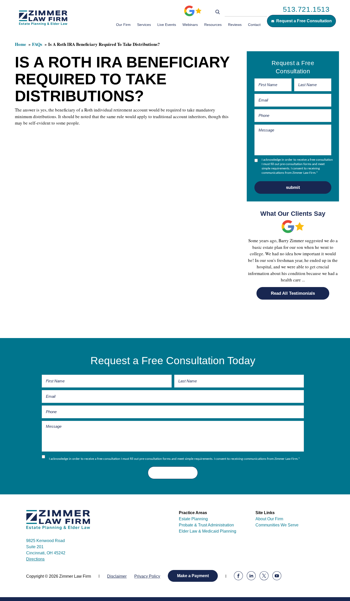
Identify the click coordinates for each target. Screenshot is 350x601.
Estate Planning (193, 519)
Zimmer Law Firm (43, 17)
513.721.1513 (306, 9)
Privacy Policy (147, 576)
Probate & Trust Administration (206, 525)
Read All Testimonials (293, 293)
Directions (35, 559)
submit (293, 187)
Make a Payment (193, 576)
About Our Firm (269, 519)
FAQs (37, 44)
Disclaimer (117, 576)
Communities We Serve (276, 525)
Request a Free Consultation (304, 21)
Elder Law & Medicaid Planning (207, 531)
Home (20, 44)
